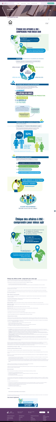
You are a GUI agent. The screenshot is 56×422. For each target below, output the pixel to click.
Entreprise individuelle (10, 418)
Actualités (38, 0)
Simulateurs (49, 0)
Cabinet (18, 3)
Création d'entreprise (10, 417)
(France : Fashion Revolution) (35, 290)
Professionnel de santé (34, 3)
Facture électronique (33, 0)
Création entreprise (23, 3)
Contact (51, 3)
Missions (28, 3)
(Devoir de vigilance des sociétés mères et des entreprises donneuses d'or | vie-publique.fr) (30, 342)
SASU (7, 419)
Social (19, 418)
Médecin (32, 417)
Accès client (54, 0)
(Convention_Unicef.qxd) (15, 335)
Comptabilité (20, 417)
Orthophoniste (33, 418)
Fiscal (19, 419)
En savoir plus (41, 421)
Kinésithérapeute (33, 419)
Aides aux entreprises (44, 0)
